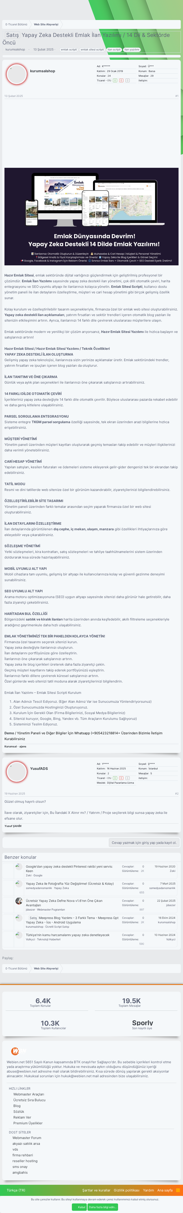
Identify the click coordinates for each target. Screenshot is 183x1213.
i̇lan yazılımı (132, 49)
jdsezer (30, 909)
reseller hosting (24, 1161)
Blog (16, 1106)
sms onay (19, 1167)
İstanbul (153, 768)
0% (109, 80)
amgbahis (20, 1172)
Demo (9, 733)
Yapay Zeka (61, 888)
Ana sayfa (165, 1190)
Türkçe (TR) (15, 1190)
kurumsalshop (15, 49)
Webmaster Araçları (28, 1094)
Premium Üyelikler (27, 1123)
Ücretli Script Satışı (57, 926)
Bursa (152, 71)
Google (37, 875)
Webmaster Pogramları (51, 909)
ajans (22, 746)
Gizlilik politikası (126, 1190)
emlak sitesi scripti (92, 49)
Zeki (28, 875)
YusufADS (39, 768)
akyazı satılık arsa (26, 1143)
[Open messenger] (153, 80)
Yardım (148, 1190)
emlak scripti (69, 49)
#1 (177, 96)
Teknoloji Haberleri (48, 939)
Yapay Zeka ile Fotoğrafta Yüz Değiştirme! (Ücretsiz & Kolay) (70, 883)
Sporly (142, 1023)
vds (15, 1149)
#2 (177, 793)
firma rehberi (22, 1155)
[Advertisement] (91, 132)
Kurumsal (10, 746)
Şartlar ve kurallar (96, 1190)
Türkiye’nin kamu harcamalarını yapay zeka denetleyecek (68, 935)
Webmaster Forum (26, 1138)
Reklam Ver (21, 1117)
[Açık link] (150, 80)
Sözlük (18, 1111)
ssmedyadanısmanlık (39, 888)
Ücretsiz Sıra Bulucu (29, 1100)
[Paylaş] (171, 96)
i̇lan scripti (114, 49)
